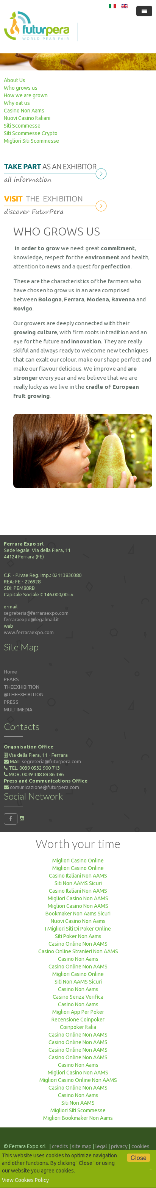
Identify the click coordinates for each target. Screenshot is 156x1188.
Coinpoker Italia (78, 1027)
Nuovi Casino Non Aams (78, 921)
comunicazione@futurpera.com (44, 787)
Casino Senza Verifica (78, 997)
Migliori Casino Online (78, 860)
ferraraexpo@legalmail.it (31, 619)
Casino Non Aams (24, 111)
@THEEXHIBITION (24, 694)
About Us (14, 80)
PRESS (11, 702)
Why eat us (17, 103)
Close (139, 1158)
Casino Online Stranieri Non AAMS (78, 951)
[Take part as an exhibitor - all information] (57, 171)
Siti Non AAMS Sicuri (78, 883)
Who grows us (20, 88)
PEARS (11, 679)
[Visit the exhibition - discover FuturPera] (57, 204)
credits (60, 1146)
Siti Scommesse (22, 126)
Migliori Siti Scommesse (31, 141)
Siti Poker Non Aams (78, 936)
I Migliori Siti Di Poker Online (78, 929)
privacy (119, 1146)
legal (101, 1146)
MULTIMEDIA (18, 709)
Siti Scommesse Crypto (31, 133)
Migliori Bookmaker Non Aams (78, 1118)
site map (82, 1146)
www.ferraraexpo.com (29, 632)
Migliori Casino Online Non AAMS (78, 1080)
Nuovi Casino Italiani (27, 118)
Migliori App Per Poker (78, 1012)
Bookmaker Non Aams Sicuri (78, 913)
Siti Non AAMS (78, 1103)
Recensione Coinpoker (78, 1020)
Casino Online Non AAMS (78, 944)
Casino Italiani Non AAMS (78, 876)
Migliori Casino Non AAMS (78, 898)
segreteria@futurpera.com (51, 761)
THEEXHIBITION (21, 686)
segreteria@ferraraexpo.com (36, 613)
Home (10, 671)
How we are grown (26, 95)
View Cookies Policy (25, 1180)
